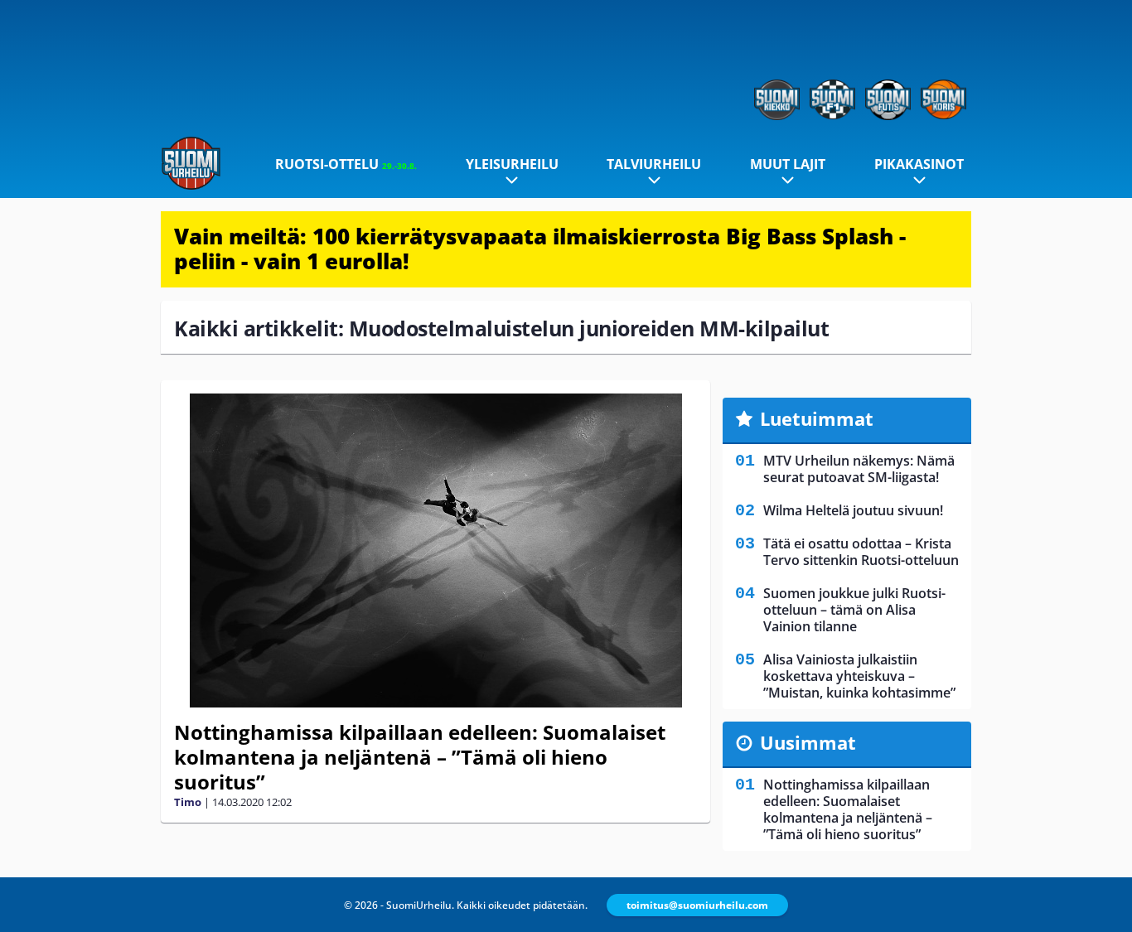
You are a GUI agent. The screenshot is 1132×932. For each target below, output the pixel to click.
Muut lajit (787, 164)
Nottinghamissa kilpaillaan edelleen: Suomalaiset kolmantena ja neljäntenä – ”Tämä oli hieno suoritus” (419, 756)
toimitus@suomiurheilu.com (697, 905)
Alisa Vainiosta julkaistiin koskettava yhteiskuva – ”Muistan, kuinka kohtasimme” (859, 676)
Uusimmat (808, 742)
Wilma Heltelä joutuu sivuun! (853, 510)
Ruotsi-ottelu (346, 164)
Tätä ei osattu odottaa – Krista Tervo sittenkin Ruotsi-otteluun (861, 551)
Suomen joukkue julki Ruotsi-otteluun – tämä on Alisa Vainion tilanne (854, 609)
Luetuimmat (816, 418)
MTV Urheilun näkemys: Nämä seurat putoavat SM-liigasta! (859, 469)
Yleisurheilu (512, 164)
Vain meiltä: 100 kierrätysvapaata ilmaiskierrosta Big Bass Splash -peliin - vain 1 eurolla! (540, 248)
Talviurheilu (654, 164)
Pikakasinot (919, 164)
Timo (187, 801)
